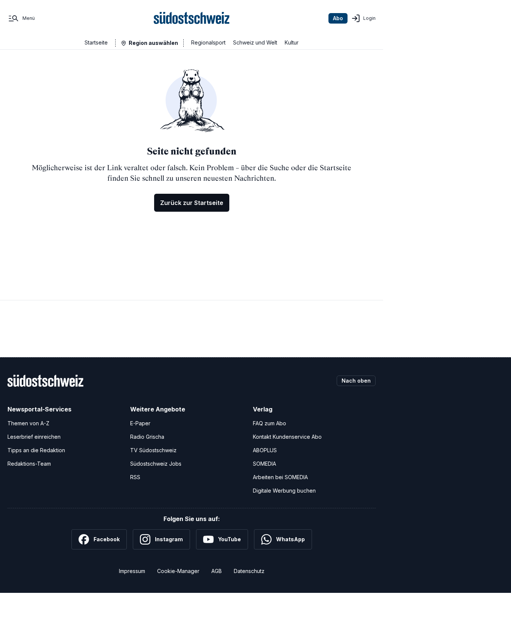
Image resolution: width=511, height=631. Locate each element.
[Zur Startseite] (192, 18)
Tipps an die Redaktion (36, 450)
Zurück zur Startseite (191, 202)
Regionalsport (208, 42)
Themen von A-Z (28, 423)
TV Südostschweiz (153, 450)
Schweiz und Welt (255, 42)
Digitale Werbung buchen (284, 490)
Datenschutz (249, 571)
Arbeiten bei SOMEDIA (280, 477)
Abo (338, 18)
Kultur (292, 42)
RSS (135, 477)
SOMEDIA (264, 463)
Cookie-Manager (178, 571)
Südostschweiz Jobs (155, 463)
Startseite (96, 42)
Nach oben (356, 380)
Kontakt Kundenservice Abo (287, 437)
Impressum (132, 571)
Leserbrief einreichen (34, 437)
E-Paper (140, 423)
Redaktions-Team (29, 463)
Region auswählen (153, 43)
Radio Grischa (147, 437)
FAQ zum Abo (269, 423)
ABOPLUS (265, 450)
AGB (216, 571)
